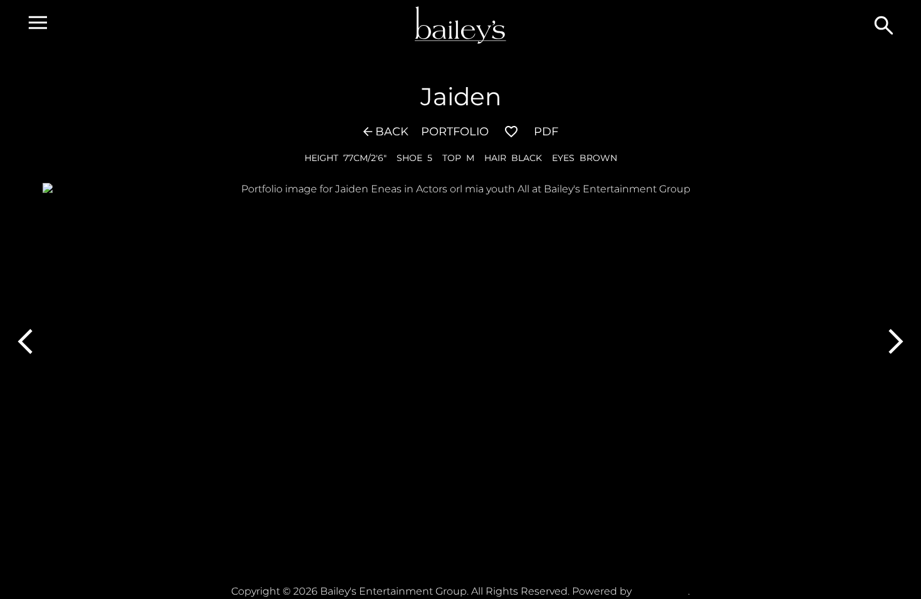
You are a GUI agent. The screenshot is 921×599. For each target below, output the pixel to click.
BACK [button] (391, 131)
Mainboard (661, 591)
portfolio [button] (455, 131)
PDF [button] (546, 131)
